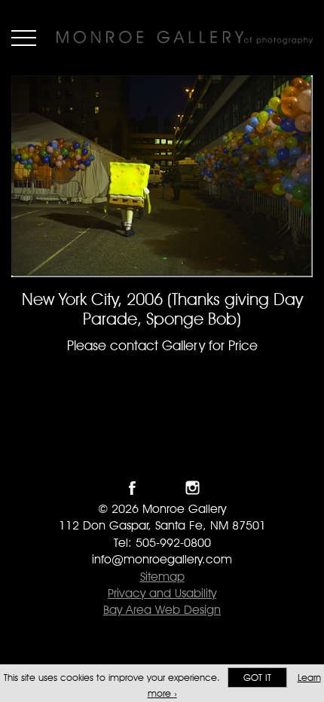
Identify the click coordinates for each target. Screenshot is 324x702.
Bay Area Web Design (162, 610)
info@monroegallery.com (162, 559)
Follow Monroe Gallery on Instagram (192, 488)
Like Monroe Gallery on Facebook (132, 488)
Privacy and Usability (162, 593)
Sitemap (162, 576)
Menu (23, 37)
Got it (257, 677)
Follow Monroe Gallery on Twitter (162, 488)
